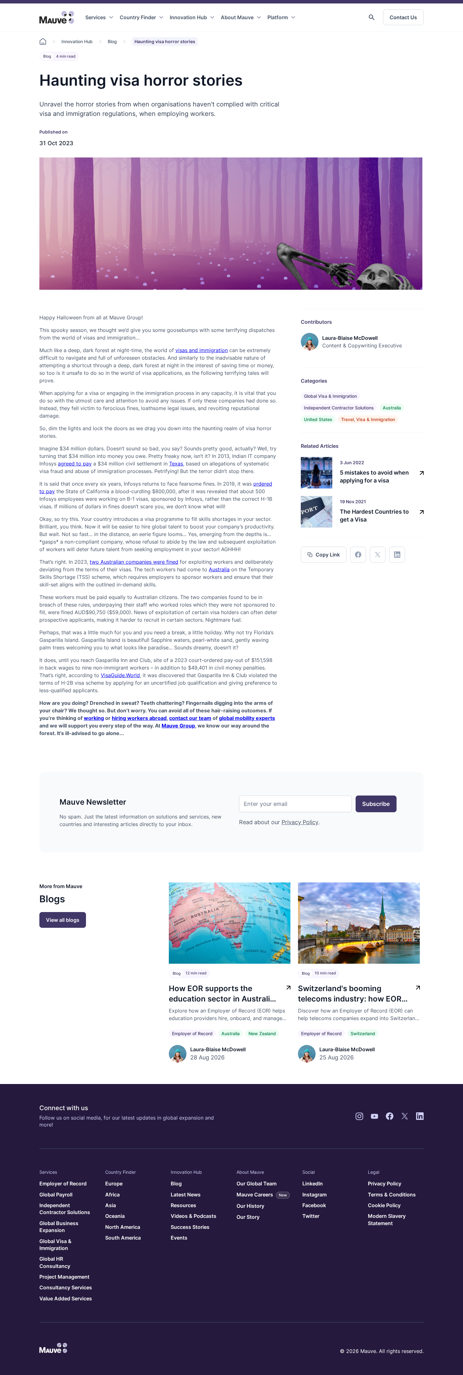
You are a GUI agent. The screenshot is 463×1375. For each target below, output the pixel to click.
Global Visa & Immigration (330, 396)
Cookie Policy (384, 1205)
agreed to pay (75, 463)
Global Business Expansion (58, 1226)
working (94, 718)
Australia (219, 569)
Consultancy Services (65, 1287)
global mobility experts (247, 718)
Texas (176, 463)
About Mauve (237, 17)
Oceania (115, 1216)
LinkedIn (312, 1183)
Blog (112, 41)
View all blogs (62, 920)
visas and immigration (201, 350)
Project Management (64, 1277)
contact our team (190, 718)
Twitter (310, 1216)
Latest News (186, 1194)
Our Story (248, 1217)
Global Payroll (55, 1194)
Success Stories (190, 1227)
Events (179, 1238)
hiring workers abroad (139, 718)
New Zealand (262, 1033)
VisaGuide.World (120, 675)
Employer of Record (192, 1033)
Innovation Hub (188, 17)
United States (318, 419)
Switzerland (363, 1033)
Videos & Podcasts (193, 1216)
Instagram (314, 1194)
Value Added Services (65, 1298)
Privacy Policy (300, 822)
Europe (114, 1183)
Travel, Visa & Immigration (368, 419)
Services (95, 17)
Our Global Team (257, 1183)
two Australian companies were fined (134, 562)
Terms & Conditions (392, 1194)
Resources (183, 1205)
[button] (371, 17)
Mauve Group (178, 725)
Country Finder (138, 17)
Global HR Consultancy (54, 1262)
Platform (277, 17)
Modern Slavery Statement (387, 1219)
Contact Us (403, 17)
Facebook (314, 1205)
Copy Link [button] (328, 554)
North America (122, 1227)
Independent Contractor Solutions (339, 407)
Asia (110, 1205)
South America (123, 1238)
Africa (112, 1194)
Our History (250, 1206)
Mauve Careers (262, 1194)
